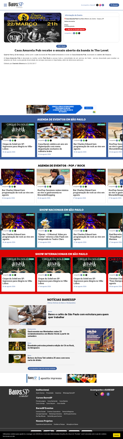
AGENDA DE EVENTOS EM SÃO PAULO (61, 119)
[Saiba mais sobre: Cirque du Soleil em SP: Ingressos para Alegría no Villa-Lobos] (18, 131)
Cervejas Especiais (41, 414)
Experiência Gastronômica (44, 424)
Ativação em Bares (72, 424)
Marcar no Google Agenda (76, 29)
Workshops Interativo (55, 414)
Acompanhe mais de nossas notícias (42, 368)
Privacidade (49, 393)
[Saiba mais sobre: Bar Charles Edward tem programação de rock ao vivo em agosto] (89, 131)
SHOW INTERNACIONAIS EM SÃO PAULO (61, 254)
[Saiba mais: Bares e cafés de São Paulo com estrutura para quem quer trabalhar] (27, 324)
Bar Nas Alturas (40, 416)
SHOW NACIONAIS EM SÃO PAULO (61, 209)
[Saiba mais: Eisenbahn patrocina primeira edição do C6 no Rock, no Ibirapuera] (17, 350)
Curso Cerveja (40, 403)
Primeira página (41, 401)
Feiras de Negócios (68, 411)
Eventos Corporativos (53, 411)
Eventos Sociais (41, 411)
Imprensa (58, 393)
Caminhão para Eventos (54, 416)
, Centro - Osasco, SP (91, 19)
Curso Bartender (53, 401)
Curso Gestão (61, 403)
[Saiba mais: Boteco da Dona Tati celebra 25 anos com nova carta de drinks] (17, 362)
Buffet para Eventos (70, 414)
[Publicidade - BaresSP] (100, 340)
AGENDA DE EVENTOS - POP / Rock (61, 165)
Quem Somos (40, 393)
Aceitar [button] (116, 435)
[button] (15, 436)
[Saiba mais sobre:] (54, 222)
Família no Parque (59, 424)
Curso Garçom (50, 403)
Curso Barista (63, 401)
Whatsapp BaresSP (69, 393)
